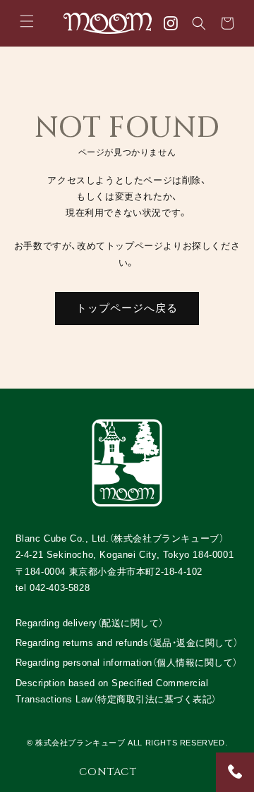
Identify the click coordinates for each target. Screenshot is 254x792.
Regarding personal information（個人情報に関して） (127, 662)
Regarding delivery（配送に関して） (90, 623)
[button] (27, 21)
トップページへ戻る (127, 308)
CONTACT (107, 771)
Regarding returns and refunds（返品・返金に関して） (127, 643)
